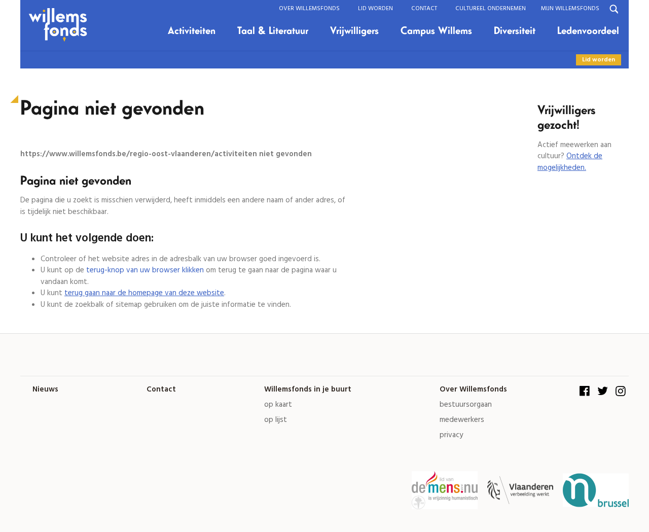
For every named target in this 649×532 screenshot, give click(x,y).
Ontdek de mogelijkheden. (569, 162)
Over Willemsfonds (309, 8)
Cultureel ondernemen (490, 8)
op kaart (278, 405)
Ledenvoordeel (588, 31)
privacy (451, 435)
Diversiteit (514, 31)
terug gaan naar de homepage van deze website (144, 293)
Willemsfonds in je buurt (307, 390)
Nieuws (45, 390)
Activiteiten (191, 31)
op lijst (275, 420)
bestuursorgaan (466, 405)
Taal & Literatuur (272, 31)
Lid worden (375, 8)
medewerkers (462, 420)
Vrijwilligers (354, 31)
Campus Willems (436, 31)
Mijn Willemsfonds (570, 8)
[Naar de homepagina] (61, 25)
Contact (424, 8)
